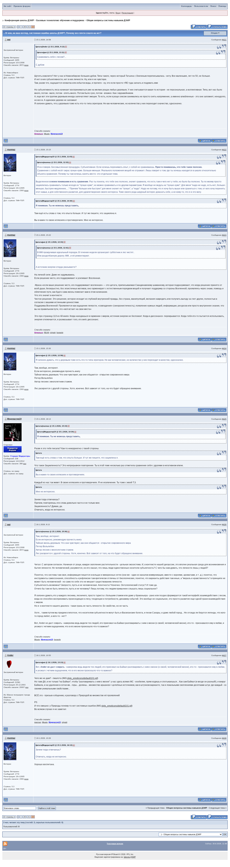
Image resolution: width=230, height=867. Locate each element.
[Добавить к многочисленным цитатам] (204, 141)
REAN (46, 332)
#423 (224, 235)
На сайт (8, 6)
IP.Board (115, 854)
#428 (224, 738)
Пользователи (201, 6)
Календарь (186, 6)
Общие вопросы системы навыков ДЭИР (108, 20)
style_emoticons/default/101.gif (82, 678)
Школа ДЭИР (130, 857)
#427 (224, 655)
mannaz (11, 149)
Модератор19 (14, 419)
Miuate (47, 134)
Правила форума (22, 6)
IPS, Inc (129, 854)
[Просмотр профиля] (10, 163)
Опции (214, 33)
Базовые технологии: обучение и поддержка (60, 20)
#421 (224, 40)
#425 (224, 419)
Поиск (213, 6)
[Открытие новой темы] (217, 26)
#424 (224, 348)
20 (25, 27)
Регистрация (127, 13)
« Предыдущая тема (155, 808)
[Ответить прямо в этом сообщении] (218, 141)
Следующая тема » (217, 808)
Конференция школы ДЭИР (19, 20)
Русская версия (103, 854)
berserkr (60, 332)
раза (26, 65)
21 (29, 27)
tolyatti (53, 332)
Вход (118, 13)
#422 (224, 150)
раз (24, 464)
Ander (10, 655)
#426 (224, 524)
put (8, 39)
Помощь (222, 6)
